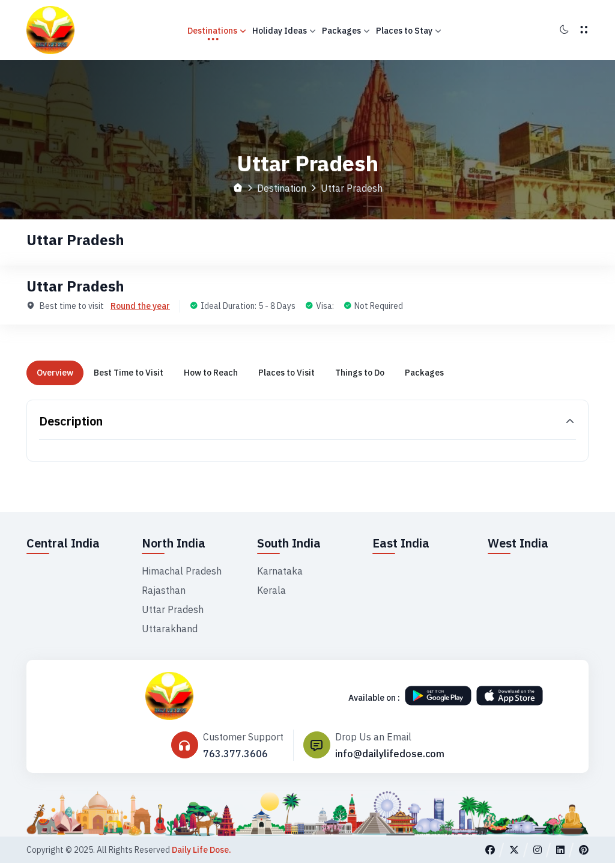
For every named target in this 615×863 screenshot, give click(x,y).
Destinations (212, 30)
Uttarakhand (170, 629)
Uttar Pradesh (173, 609)
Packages (341, 30)
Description (71, 421)
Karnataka (280, 571)
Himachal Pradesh (182, 571)
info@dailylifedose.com (389, 754)
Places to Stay (404, 30)
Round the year (140, 305)
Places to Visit (286, 372)
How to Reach (211, 372)
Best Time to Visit (128, 372)
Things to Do (359, 372)
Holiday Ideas (279, 30)
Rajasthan (164, 590)
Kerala (271, 590)
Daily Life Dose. (201, 849)
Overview (55, 372)
